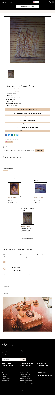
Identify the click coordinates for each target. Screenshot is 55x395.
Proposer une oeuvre (25, 378)
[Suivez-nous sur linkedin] (12, 135)
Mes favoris (5, 383)
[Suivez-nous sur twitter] (17, 135)
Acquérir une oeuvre (25, 374)
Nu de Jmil (11, 179)
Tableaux (16, 91)
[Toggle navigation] (53, 2)
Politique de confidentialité (26, 383)
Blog (3, 385)
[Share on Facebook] (6, 135)
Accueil (4, 11)
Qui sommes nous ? (25, 371)
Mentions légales (24, 382)
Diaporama (5, 374)
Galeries (4, 376)
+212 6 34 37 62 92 (42, 372)
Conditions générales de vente (27, 372)
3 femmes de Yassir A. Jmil (27, 209)
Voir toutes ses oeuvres (27, 238)
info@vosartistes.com (17, 262)
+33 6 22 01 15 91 (41, 371)
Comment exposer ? (25, 376)
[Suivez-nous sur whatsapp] (15, 135)
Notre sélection (6, 378)
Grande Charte (40, 390)
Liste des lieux (5, 380)
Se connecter (39, 150)
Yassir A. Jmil (15, 89)
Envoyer (6, 293)
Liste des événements (7, 382)
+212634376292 (16, 270)
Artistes (4, 371)
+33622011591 (16, 267)
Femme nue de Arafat (38, 180)
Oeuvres (10, 11)
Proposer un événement (26, 380)
